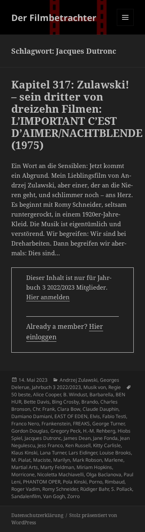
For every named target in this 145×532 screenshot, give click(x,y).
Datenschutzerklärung (37, 515)
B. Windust (75, 394)
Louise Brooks (115, 452)
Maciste (42, 459)
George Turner (108, 423)
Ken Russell (78, 445)
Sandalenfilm (26, 496)
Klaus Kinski (24, 452)
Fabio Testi (114, 416)
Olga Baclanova (103, 474)
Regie (114, 387)
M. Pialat (21, 459)
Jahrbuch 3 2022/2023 (56, 387)
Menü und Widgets (125, 25)
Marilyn (61, 459)
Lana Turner (53, 452)
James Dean (77, 438)
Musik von (94, 387)
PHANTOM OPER (41, 481)
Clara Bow (68, 409)
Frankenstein (55, 423)
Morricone (23, 474)
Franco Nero (25, 423)
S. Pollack (121, 489)
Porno (95, 481)
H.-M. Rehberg (99, 430)
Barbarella (101, 394)
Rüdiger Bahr (94, 489)
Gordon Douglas (29, 430)
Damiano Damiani (31, 416)
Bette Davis (37, 401)
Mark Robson (87, 459)
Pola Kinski (75, 481)
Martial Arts (24, 467)
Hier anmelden (48, 297)
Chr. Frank (44, 409)
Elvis (95, 416)
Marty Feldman (57, 467)
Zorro (73, 496)
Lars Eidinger (82, 452)
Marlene (113, 459)
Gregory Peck (65, 430)
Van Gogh (54, 496)
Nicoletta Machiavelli (60, 474)
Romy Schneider (60, 489)
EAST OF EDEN (70, 416)
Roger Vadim (25, 489)
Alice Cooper (47, 394)
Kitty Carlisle (107, 445)
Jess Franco (50, 445)
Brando (89, 401)
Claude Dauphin (100, 409)
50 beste (21, 394)
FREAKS (81, 423)
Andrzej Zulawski (78, 379)
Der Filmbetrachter (53, 17)
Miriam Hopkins (94, 467)
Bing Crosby (65, 401)
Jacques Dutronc (43, 438)
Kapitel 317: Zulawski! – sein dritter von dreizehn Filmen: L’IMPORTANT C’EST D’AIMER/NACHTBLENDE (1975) (77, 114)
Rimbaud (114, 481)
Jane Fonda (105, 438)
